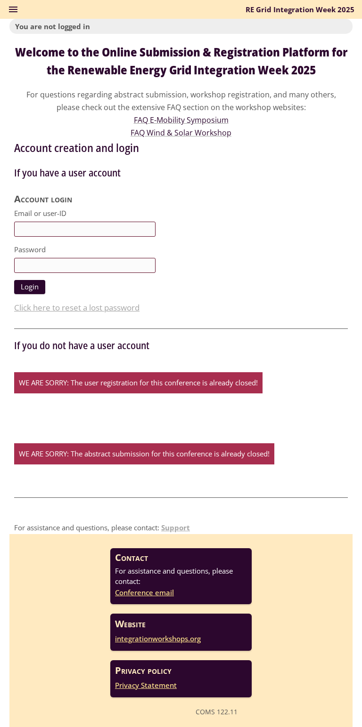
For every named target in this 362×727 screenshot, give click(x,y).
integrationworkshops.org (158, 638)
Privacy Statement (146, 685)
